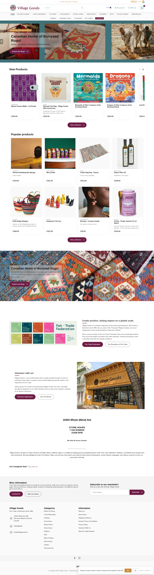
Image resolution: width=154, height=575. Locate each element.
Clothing (52, 14)
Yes (128, 570)
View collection (75, 125)
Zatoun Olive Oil (120, 172)
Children (103, 14)
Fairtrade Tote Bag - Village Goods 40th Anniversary (55, 107)
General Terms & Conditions (88, 521)
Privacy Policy (83, 524)
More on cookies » (145, 570)
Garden (53, 18)
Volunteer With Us (84, 528)
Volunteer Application (25, 397)
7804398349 (18, 526)
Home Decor (91, 14)
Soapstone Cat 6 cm (53, 221)
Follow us (33, 467)
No (136, 570)
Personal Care (65, 18)
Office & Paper (122, 14)
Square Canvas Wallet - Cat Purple (23, 106)
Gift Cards (89, 18)
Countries (78, 18)
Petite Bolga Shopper (20, 221)
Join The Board (45, 397)
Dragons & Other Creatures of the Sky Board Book (119, 106)
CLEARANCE (99, 18)
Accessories (64, 14)
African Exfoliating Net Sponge (24, 172)
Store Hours (83, 514)
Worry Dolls (50, 172)
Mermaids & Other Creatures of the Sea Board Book (88, 106)
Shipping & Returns (85, 518)
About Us (82, 511)
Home (13, 14)
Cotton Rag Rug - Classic (89, 172)
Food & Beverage (39, 14)
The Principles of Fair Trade (117, 344)
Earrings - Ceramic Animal (89, 221)
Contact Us (16, 494)
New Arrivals (136, 14)
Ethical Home (78, 14)
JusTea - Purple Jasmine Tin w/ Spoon (125, 222)
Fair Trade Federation (92, 344)
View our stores (33, 494)
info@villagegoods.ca (21, 532)
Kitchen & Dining (23, 14)
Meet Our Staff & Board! (86, 531)
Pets (111, 14)
